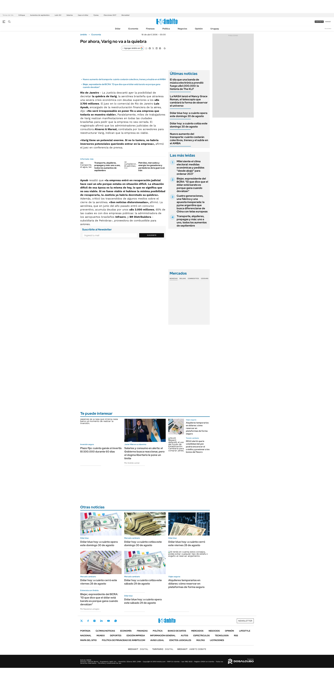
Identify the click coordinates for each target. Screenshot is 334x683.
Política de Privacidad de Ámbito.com (123, 640)
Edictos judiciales (180, 640)
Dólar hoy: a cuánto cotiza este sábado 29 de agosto (143, 582)
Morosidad (125, 15)
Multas (200, 640)
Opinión (199, 28)
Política (166, 28)
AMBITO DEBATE (191, 649)
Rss (236, 635)
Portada (85, 630)
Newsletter (328, 28)
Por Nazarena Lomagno (89, 609)
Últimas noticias (105, 630)
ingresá (328, 21)
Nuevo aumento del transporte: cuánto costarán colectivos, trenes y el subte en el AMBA (124, 79)
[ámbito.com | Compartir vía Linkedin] (157, 48)
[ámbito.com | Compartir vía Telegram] (160, 48)
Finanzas (150, 28)
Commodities (193, 278)
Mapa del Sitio (88, 640)
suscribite (319, 21)
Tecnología (222, 635)
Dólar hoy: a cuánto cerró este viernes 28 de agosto (98, 582)
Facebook (88, 621)
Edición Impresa (136, 635)
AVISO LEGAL (157, 640)
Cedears (204, 278)
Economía (133, 28)
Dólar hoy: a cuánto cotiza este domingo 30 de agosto (188, 125)
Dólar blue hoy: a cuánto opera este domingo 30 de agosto (188, 114)
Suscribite (151, 235)
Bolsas (183, 278)
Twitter (81, 621)
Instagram (94, 621)
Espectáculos (201, 635)
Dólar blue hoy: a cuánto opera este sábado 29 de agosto (143, 601)
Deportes (115, 635)
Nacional (85, 635)
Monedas (174, 278)
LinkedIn (101, 621)
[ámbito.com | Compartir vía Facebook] (150, 48)
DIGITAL (138, 649)
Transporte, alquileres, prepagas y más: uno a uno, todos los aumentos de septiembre (107, 166)
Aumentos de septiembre (39, 15)
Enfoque (22, 15)
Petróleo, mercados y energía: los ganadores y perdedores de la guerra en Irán (151, 166)
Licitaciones (217, 640)
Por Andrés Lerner (132, 463)
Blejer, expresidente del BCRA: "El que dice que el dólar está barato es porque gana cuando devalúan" (192, 185)
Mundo (101, 635)
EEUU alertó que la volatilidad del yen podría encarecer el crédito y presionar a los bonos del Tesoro (198, 446)
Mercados (197, 630)
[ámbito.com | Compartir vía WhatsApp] (146, 48)
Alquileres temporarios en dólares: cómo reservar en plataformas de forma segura (186, 584)
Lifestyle (244, 630)
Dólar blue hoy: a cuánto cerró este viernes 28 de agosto (186, 543)
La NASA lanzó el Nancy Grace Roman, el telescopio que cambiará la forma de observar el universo (189, 101)
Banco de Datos (177, 630)
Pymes (96, 15)
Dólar (118, 28)
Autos (184, 635)
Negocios (182, 28)
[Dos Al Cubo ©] (241, 661)
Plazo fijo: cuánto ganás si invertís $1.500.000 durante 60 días (101, 449)
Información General (163, 635)
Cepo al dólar (83, 15)
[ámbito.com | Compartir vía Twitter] (153, 48)
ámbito (83, 35)
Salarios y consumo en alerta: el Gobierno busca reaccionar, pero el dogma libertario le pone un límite (144, 453)
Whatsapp (115, 621)
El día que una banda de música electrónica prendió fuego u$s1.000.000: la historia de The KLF (186, 84)
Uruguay (214, 28)
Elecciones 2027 (110, 15)
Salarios (70, 15)
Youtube (108, 621)
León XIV (58, 15)
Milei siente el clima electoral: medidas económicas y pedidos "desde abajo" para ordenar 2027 (190, 168)
